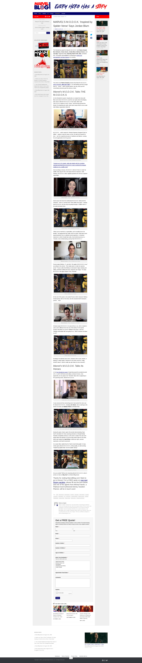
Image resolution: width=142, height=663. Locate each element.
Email (57, 533)
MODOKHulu (56, 498)
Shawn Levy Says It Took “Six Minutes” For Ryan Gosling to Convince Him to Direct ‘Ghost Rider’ (42, 80)
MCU (97, 27)
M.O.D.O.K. (68, 496)
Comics (51, 13)
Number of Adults (60, 543)
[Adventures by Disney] (73, 565)
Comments (58, 577)
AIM (57, 494)
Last (74, 530)
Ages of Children (59, 552)
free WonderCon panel (62, 372)
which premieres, (61, 84)
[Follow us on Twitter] (49, 16)
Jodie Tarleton (81, 494)
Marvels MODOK (74, 496)
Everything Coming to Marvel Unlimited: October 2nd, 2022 (58, 615)
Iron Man (72, 494)
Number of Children (60, 548)
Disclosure (57, 656)
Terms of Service (65, 656)
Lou (64, 496)
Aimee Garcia (61, 494)
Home (35, 13)
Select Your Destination (61, 557)
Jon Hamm (55, 496)
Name (57, 526)
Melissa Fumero (81, 496)
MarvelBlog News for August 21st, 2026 (43, 634)
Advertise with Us (83, 656)
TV (48, 13)
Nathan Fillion (61, 498)
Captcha (57, 589)
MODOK (86, 496)
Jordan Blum (61, 496)
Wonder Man (73, 498)
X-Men (104, 28)
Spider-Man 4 (99, 28)
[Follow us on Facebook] (45, 16)
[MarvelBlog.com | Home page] (42, 5)
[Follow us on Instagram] (47, 16)
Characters (57, 13)
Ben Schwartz (67, 494)
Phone (57, 538)
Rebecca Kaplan (59, 29)
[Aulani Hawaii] (73, 567)
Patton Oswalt (67, 498)
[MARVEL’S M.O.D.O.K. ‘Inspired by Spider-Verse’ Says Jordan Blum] (70, 39)
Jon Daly (86, 494)
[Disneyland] (73, 564)
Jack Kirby (76, 494)
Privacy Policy (74, 656)
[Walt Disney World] (73, 561)
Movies (44, 13)
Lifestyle (63, 13)
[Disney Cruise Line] (73, 563)
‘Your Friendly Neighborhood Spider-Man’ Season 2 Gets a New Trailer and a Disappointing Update (41, 86)
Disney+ (98, 56)
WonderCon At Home (80, 498)
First (56, 530)
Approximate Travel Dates (62, 572)
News (40, 13)
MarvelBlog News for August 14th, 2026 (43, 645)
